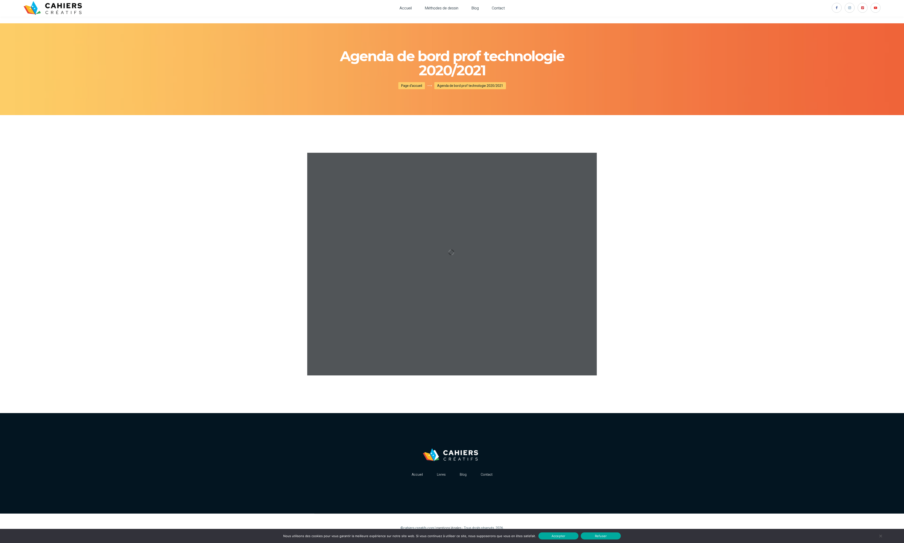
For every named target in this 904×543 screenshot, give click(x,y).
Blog (475, 8)
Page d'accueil (411, 85)
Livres (441, 474)
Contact (498, 8)
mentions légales (448, 528)
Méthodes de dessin (441, 8)
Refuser (601, 536)
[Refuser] (880, 536)
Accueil (406, 8)
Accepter (558, 536)
